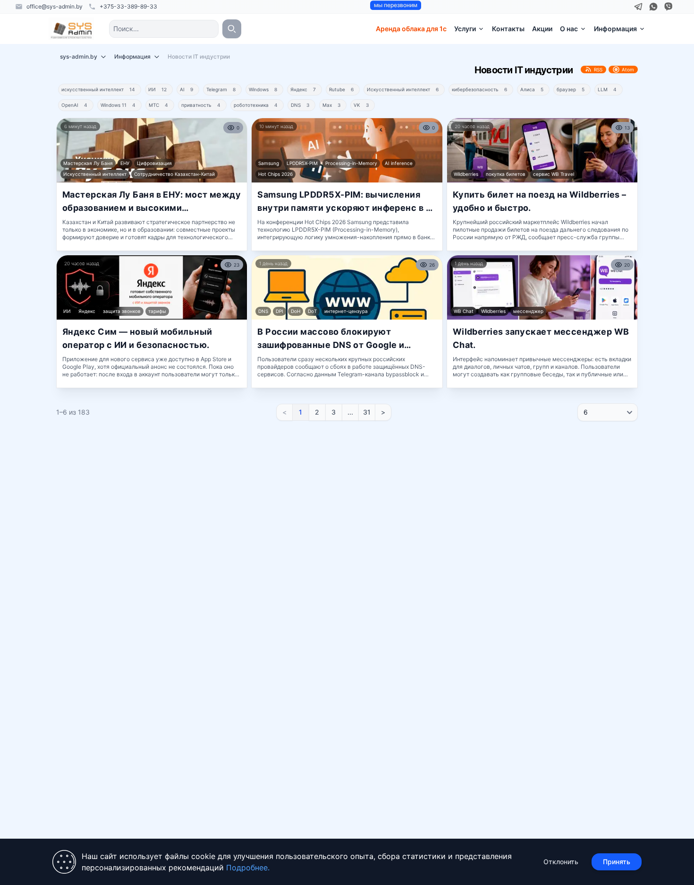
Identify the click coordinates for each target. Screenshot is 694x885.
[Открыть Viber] (668, 6)
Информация (615, 29)
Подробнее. (248, 867)
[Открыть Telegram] (638, 6)
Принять (616, 862)
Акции (542, 29)
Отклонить (560, 862)
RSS (598, 69)
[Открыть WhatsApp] (653, 6)
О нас (569, 29)
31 (367, 412)
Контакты (508, 29)
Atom (628, 69)
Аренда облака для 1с (411, 29)
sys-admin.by (78, 56)
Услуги (465, 29)
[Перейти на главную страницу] (71, 28)
